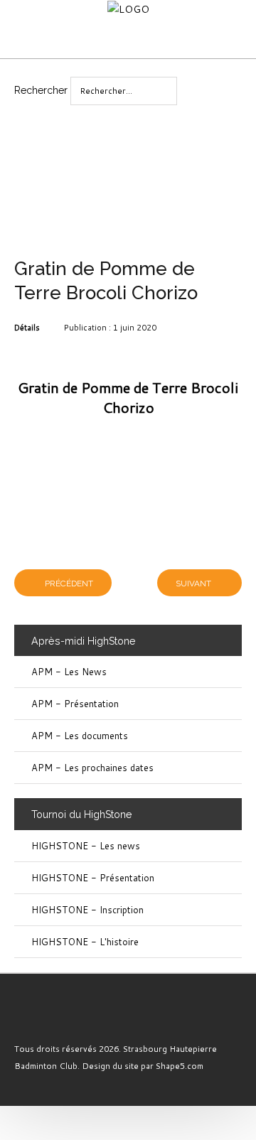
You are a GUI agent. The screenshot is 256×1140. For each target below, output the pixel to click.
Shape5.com (179, 1066)
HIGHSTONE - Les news (85, 845)
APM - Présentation (75, 703)
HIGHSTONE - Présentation (92, 877)
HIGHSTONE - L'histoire (85, 941)
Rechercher (41, 90)
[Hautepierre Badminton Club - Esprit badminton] (44, 1017)
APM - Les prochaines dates (92, 767)
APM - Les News (69, 671)
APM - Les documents (79, 735)
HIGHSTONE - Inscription (87, 909)
